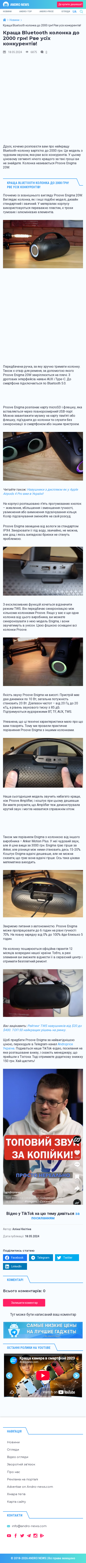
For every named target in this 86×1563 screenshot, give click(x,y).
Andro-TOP (25, 11)
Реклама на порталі (22, 1479)
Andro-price (47, 11)
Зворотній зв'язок (21, 1464)
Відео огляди (17, 1457)
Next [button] (76, 1375)
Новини (7, 11)
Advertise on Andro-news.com (30, 1487)
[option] (43, 1375)
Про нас (13, 1472)
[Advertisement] (43, 101)
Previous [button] (9, 1375)
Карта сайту (16, 1502)
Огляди (65, 11)
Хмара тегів (16, 1494)
